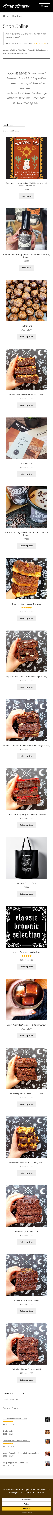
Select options (26, 336)
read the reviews (40, 43)
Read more (26, 196)
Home (8, 16)
